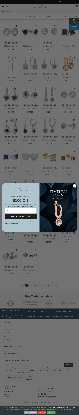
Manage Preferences (30, 412)
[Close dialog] (74, 186)
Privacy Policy (58, 409)
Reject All (42, 412)
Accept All (51, 412)
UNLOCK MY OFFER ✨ (20, 216)
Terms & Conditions (69, 409)
